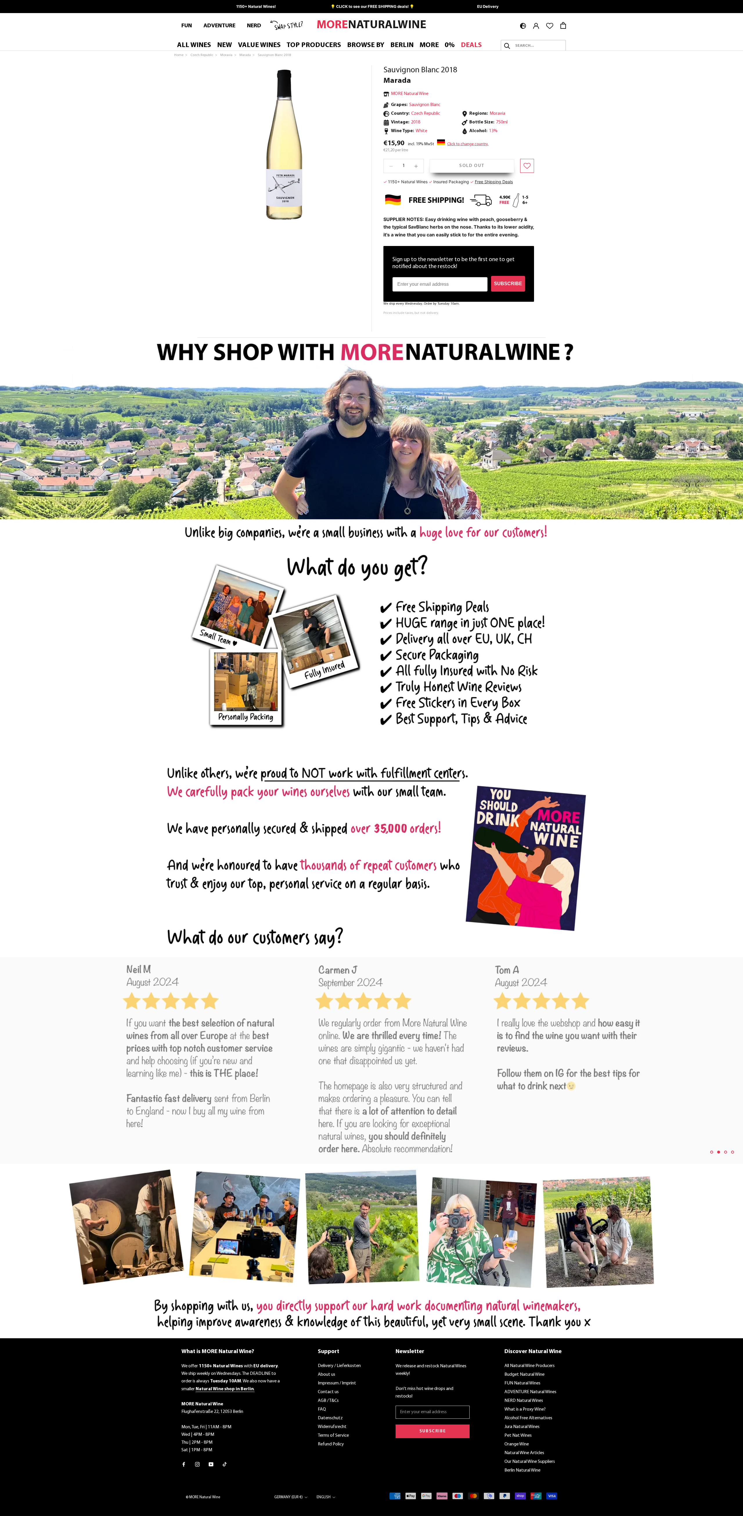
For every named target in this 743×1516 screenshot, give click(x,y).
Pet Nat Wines (518, 1435)
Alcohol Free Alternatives (528, 1418)
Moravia (497, 113)
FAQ (322, 1409)
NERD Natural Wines (523, 1400)
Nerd (254, 26)
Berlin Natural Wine (522, 1470)
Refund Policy (331, 1444)
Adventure (219, 26)
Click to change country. (467, 144)
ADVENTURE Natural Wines (530, 1392)
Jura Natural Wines (522, 1427)
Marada (397, 81)
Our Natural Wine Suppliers (529, 1461)
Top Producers (313, 45)
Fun (186, 26)
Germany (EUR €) (288, 1497)
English (324, 1497)
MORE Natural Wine (409, 93)
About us (326, 1374)
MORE (429, 45)
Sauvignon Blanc (424, 105)
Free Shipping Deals (494, 181)
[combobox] (538, 46)
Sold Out (472, 166)
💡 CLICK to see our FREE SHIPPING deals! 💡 (372, 6)
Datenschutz (330, 1418)
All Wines (194, 45)
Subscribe (432, 1431)
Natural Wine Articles (524, 1453)
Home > (181, 55)
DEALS (471, 45)
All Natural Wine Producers (529, 1366)
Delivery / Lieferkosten (339, 1366)
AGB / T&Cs (328, 1400)
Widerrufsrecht (332, 1427)
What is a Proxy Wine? (525, 1409)
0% (450, 45)
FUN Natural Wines (522, 1383)
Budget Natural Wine (524, 1374)
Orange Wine (516, 1444)
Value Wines (259, 45)
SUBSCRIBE (508, 283)
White (421, 131)
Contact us (328, 1392)
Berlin (402, 45)
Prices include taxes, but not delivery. (411, 313)
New (224, 45)
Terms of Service (333, 1435)
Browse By (365, 45)
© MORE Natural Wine (203, 1497)
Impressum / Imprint (337, 1383)
